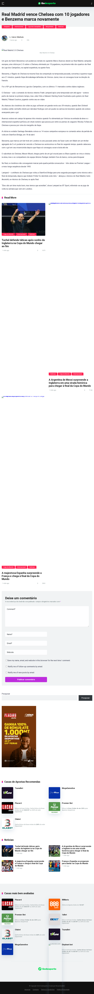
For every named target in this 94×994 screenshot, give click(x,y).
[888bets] (54, 909)
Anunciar (27, 989)
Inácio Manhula (18, 37)
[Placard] (7, 813)
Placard (18, 803)
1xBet (64, 915)
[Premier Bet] (54, 813)
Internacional (19, 26)
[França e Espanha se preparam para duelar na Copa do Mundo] (54, 871)
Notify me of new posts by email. (21, 672)
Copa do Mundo (8, 234)
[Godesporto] (47, 3)
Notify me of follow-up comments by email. (25, 666)
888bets (65, 900)
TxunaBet (19, 788)
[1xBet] (54, 924)
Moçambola (49, 26)
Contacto (36, 989)
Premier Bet (67, 803)
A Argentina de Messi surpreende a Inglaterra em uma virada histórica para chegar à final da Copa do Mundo (70, 382)
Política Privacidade (63, 989)
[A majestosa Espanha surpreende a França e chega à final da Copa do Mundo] (23, 482)
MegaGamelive (68, 788)
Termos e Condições (48, 989)
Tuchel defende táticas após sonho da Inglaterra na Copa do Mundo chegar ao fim (23, 243)
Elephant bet (67, 945)
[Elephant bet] (55, 943)
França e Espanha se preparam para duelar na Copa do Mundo (75, 862)
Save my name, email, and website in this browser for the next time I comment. (38, 660)
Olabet (18, 819)
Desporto (7, 26)
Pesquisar (6, 694)
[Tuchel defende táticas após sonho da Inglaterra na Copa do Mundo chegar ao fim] (23, 219)
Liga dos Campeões (34, 26)
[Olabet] (7, 829)
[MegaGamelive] (54, 798)
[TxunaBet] (7, 798)
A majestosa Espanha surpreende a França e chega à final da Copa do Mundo (22, 576)
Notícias (61, 26)
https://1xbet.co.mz (9, 975)
